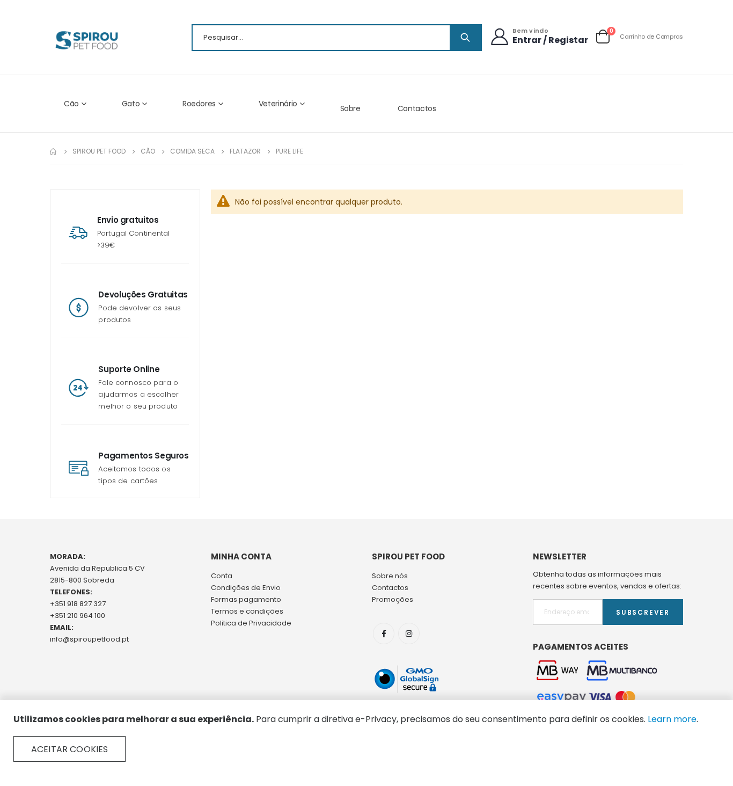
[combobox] (337, 37)
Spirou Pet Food (99, 151)
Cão (148, 151)
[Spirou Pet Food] (86, 40)
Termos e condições (247, 611)
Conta (221, 576)
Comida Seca (192, 151)
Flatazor (245, 151)
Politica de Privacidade (251, 623)
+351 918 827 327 (78, 604)
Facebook (383, 633)
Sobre (350, 108)
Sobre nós (390, 576)
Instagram (409, 633)
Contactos (417, 108)
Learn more (672, 719)
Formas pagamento (246, 599)
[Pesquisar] (465, 37)
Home (53, 151)
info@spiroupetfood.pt (89, 639)
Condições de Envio (246, 588)
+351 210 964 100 (77, 615)
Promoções (392, 599)
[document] (366, 738)
